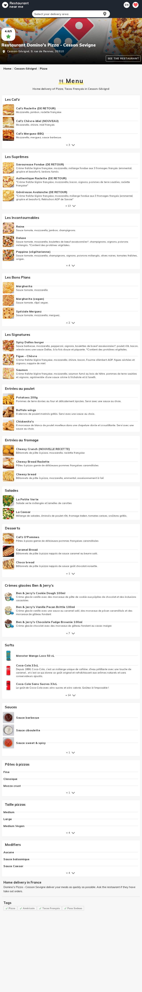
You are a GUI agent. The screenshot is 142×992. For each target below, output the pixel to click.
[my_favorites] (135, 5)
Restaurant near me (19, 4)
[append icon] (105, 14)
